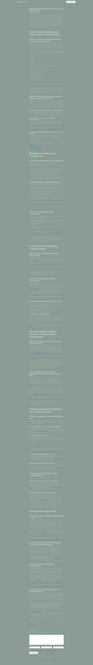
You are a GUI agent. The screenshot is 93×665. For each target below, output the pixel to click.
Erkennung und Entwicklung (36, 611)
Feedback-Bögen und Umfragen (42, 431)
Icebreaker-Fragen (57, 558)
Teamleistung (38, 581)
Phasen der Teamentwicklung (34, 147)
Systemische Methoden (33, 289)
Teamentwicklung (32, 145)
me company (58, 367)
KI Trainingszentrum (39, 352)
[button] (71, 2)
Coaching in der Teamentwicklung (35, 148)
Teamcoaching (37, 260)
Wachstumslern (21, 2)
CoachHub (31, 384)
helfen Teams (44, 533)
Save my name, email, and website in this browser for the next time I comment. (43, 650)
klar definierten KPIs (43, 499)
